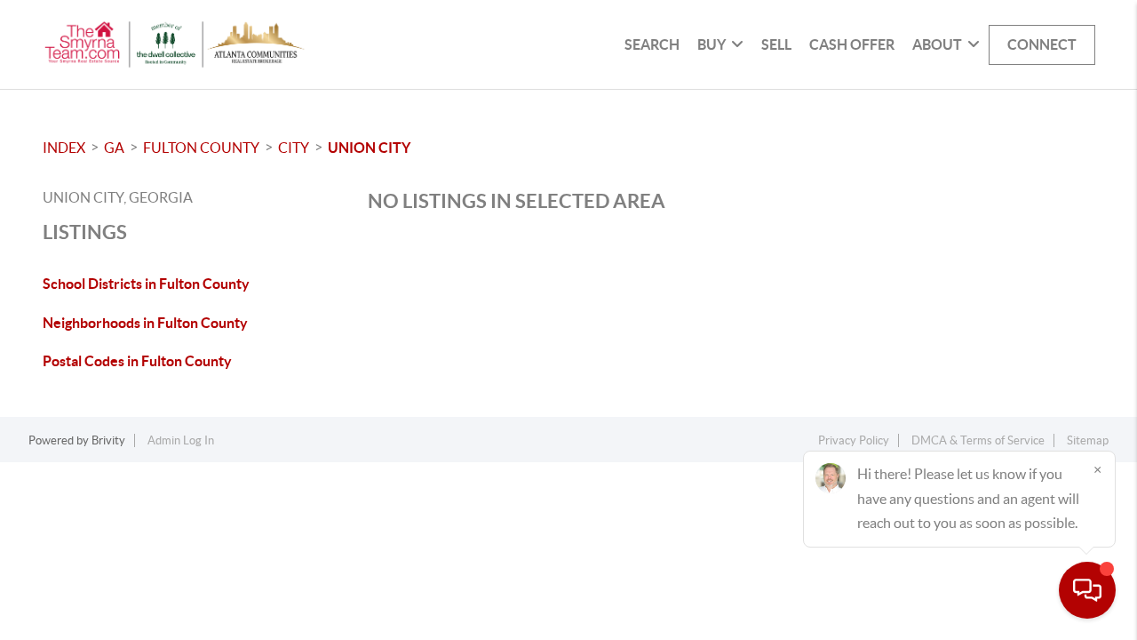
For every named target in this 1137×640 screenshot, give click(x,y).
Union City (369, 148)
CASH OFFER (851, 44)
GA (114, 148)
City (293, 148)
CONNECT (1042, 44)
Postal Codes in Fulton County (137, 361)
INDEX (64, 148)
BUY (711, 44)
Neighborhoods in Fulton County (145, 323)
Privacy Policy (853, 440)
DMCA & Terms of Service (978, 440)
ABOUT (937, 44)
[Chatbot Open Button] (1087, 590)
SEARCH (652, 44)
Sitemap (1088, 440)
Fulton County (201, 148)
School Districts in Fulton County (146, 284)
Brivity (108, 440)
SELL (776, 44)
